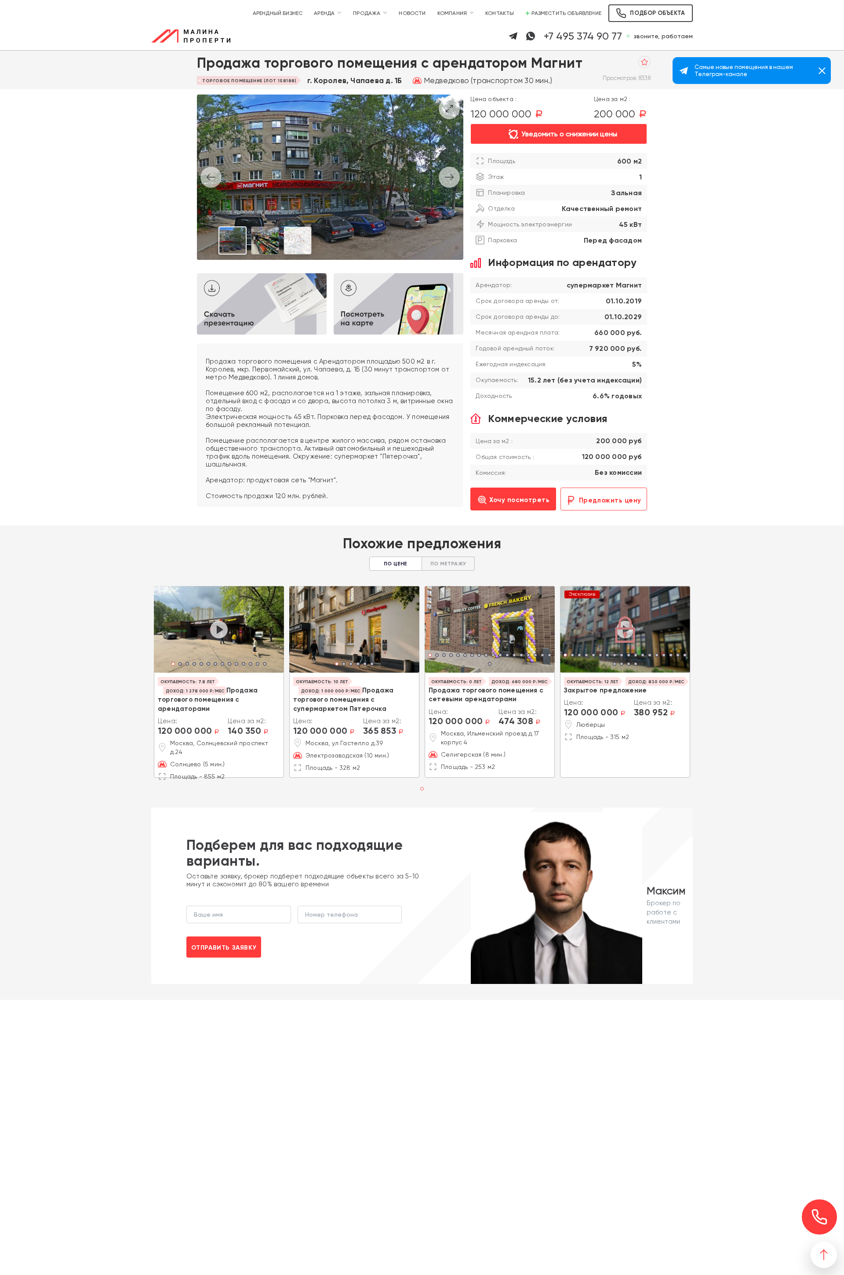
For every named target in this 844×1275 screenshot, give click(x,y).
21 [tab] (628, 664)
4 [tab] (194, 664)
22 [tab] (635, 664)
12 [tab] (250, 664)
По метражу (448, 564)
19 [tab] (489, 664)
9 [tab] (229, 664)
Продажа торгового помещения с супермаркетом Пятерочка (343, 699)
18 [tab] (143, 656)
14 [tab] (264, 664)
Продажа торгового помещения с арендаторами (208, 699)
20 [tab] (621, 664)
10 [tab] (236, 664)
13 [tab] (257, 664)
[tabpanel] (219, 629)
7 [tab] (215, 664)
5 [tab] (201, 664)
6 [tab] (208, 664)
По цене (395, 564)
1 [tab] (173, 664)
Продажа (366, 13)
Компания (452, 13)
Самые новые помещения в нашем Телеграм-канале (744, 70)
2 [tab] (180, 664)
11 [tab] (243, 664)
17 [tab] (136, 656)
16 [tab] (535, 656)
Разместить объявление (566, 13)
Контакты (499, 13)
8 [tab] (222, 664)
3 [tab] (187, 664)
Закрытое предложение (605, 690)
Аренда (324, 13)
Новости (412, 13)
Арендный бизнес (278, 13)
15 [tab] (528, 656)
